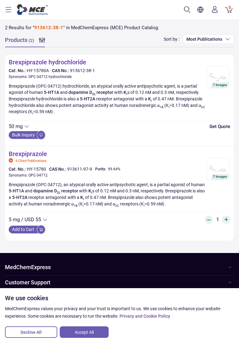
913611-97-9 (79, 169)
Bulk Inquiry (24, 134)
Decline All (31, 332)
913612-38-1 (82, 70)
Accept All (84, 332)
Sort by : (171, 39)
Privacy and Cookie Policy (145, 316)
